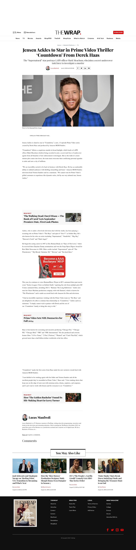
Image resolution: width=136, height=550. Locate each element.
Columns (91, 38)
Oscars (108, 514)
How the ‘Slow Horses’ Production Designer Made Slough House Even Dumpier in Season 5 (53, 479)
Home (59, 45)
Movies (30, 38)
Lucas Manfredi (55, 68)
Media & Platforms (69, 45)
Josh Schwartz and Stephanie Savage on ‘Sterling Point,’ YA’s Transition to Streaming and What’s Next (24, 479)
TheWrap (54, 500)
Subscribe (118, 32)
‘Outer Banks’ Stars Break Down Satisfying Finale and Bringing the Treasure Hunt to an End (110, 479)
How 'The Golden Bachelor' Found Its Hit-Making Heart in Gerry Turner (43, 399)
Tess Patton (102, 487)
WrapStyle (67, 38)
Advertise (53, 507)
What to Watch (79, 38)
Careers (53, 514)
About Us (53, 504)
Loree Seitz (17, 487)
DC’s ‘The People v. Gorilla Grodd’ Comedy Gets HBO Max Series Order (80, 478)
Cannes (108, 504)
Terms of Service (93, 504)
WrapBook (54, 524)
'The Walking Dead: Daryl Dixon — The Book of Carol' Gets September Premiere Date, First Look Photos (44, 218)
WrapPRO (47, 38)
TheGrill (57, 38)
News (18, 38)
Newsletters (30, 32)
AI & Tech (100, 38)
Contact (53, 510)
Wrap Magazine (112, 500)
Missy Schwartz (46, 487)
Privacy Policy (92, 507)
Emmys (108, 510)
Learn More (72, 510)
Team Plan (72, 507)
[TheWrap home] (68, 32)
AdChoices (91, 510)
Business (110, 38)
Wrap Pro (73, 500)
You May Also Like (68, 453)
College (108, 507)
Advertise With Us (111, 517)
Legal (90, 500)
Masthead (54, 517)
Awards (38, 38)
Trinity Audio (39, 135)
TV (24, 38)
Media (118, 38)
